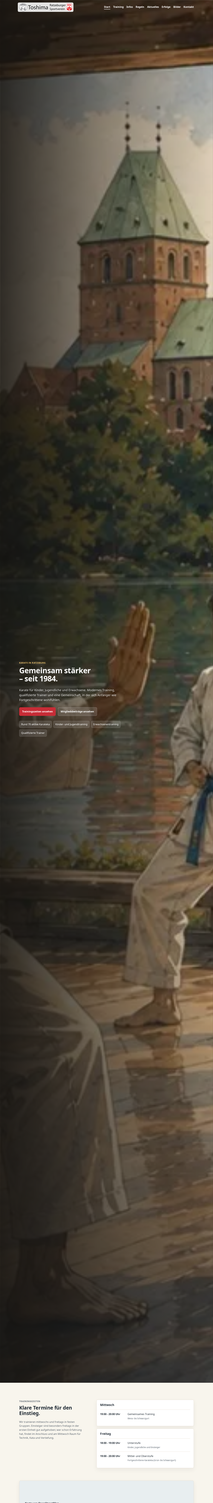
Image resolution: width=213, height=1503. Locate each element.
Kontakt (189, 7)
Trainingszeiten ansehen (37, 711)
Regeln (140, 7)
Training (118, 7)
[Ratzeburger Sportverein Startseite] (45, 7)
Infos (129, 7)
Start (107, 7)
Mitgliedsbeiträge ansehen (77, 711)
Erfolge (166, 7)
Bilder (177, 7)
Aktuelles (153, 7)
